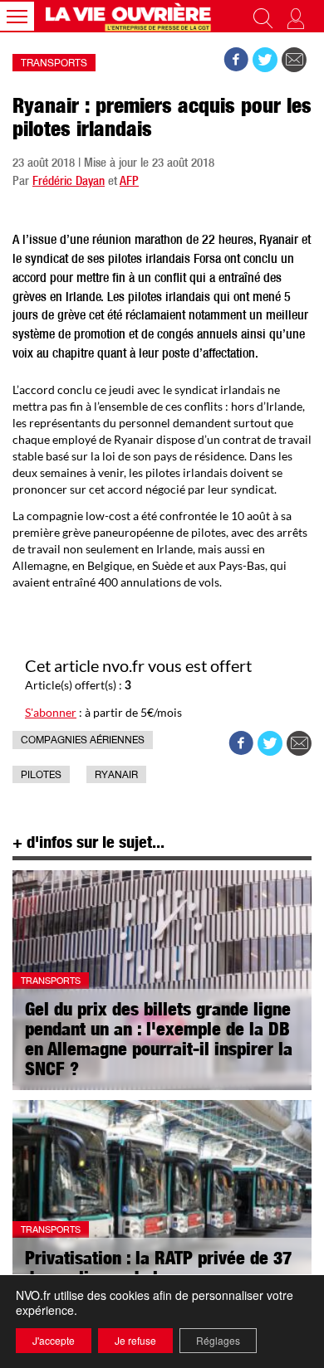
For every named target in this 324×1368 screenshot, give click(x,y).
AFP (129, 182)
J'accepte (53, 1340)
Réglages (218, 1340)
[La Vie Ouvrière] (130, 16)
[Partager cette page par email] (294, 59)
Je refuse (135, 1340)
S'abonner (50, 712)
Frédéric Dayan (68, 182)
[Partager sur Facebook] (235, 59)
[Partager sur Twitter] (265, 59)
